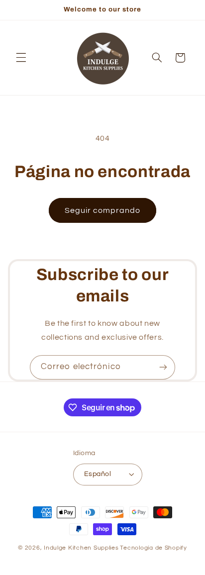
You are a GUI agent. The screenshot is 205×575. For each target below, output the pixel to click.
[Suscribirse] (163, 367)
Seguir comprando (103, 210)
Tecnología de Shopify (153, 548)
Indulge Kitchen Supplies (81, 548)
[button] (20, 57)
